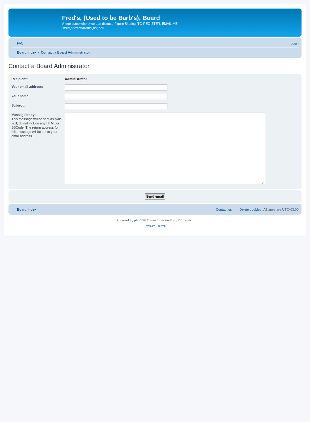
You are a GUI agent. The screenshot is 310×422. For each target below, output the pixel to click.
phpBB (139, 220)
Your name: (21, 96)
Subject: (18, 105)
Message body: (24, 115)
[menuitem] (18, 43)
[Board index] (36, 19)
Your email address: (27, 86)
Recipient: (20, 79)
